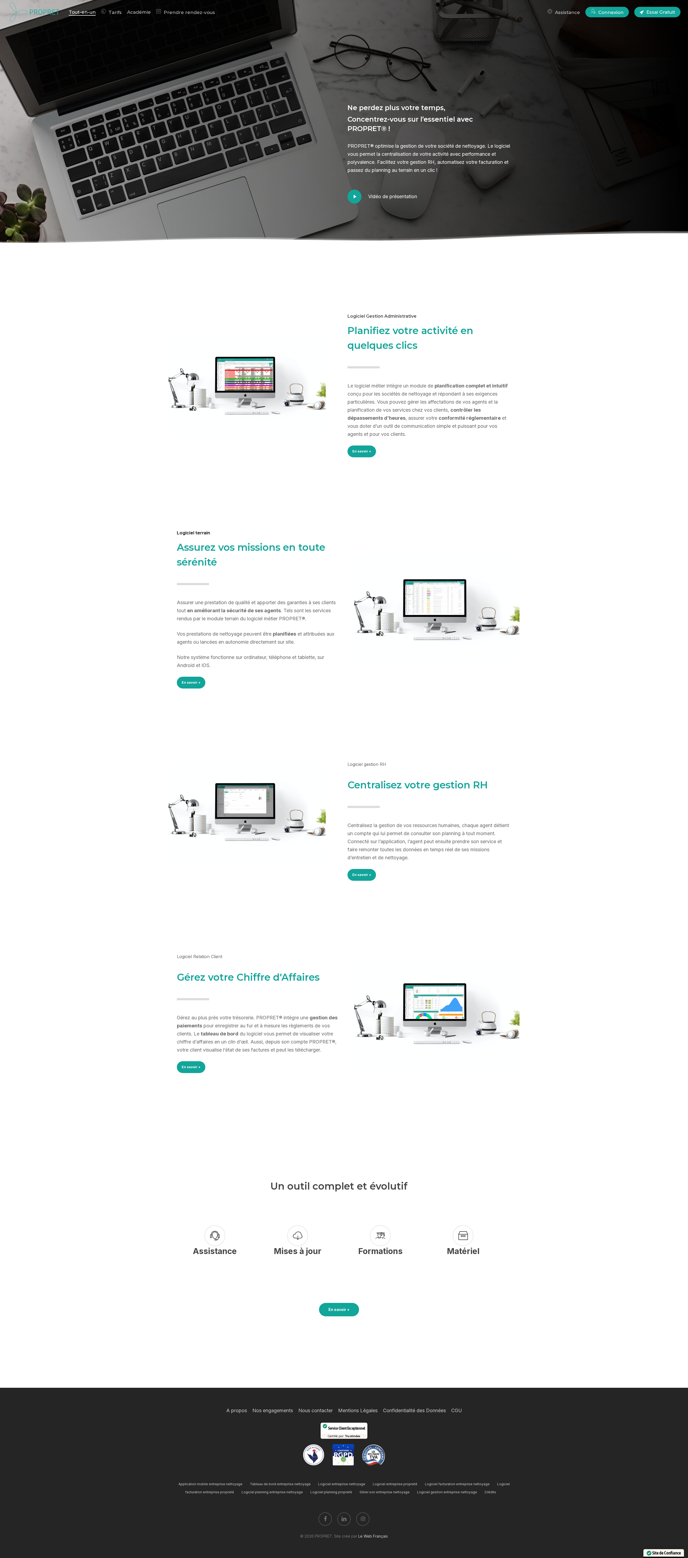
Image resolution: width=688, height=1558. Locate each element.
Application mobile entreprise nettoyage (210, 1484)
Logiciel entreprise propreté (395, 1484)
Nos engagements (272, 1410)
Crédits (490, 1492)
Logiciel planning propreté (331, 1492)
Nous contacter (315, 1410)
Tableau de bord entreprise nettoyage (280, 1484)
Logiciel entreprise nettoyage (341, 1484)
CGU (456, 1410)
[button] (361, 451)
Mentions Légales (358, 1410)
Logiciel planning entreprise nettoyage (272, 1492)
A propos (236, 1410)
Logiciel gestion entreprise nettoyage (447, 1492)
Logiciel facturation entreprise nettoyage (457, 1484)
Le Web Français (373, 1536)
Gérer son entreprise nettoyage (385, 1492)
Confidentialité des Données (414, 1410)
